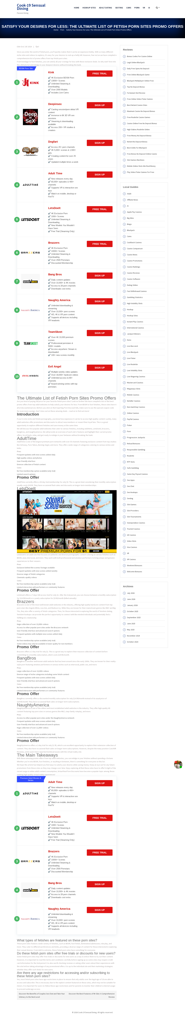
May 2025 (130, 629)
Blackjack (131, 230)
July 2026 (130, 593)
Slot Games (131, 504)
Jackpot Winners (134, 334)
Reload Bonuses (133, 443)
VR (144, 7)
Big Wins (130, 218)
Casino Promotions (134, 260)
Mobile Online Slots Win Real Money (141, 166)
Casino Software (133, 279)
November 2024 (133, 636)
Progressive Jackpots (136, 437)
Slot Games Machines (135, 160)
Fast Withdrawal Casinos (137, 291)
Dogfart (53, 141)
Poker (129, 425)
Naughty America (59, 300)
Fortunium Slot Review (136, 93)
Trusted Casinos (133, 529)
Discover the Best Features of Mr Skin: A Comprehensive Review (92, 995)
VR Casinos (131, 559)
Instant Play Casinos (135, 321)
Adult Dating (105, 7)
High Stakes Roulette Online (138, 129)
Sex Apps (131, 480)
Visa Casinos (132, 547)
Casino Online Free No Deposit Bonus (142, 123)
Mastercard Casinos (135, 382)
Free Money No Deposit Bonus (139, 135)
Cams (128, 7)
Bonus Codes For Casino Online (139, 56)
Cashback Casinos (134, 242)
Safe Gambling (133, 468)
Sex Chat (130, 486)
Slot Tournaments (134, 516)
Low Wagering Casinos (136, 376)
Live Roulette (132, 364)
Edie (18, 46)
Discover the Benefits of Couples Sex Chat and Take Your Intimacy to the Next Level (42, 995)
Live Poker (131, 358)
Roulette (130, 456)
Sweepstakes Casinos (136, 523)
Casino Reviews (133, 273)
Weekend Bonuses (134, 565)
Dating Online (132, 285)
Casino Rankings (133, 267)
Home (76, 7)
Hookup (130, 309)
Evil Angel (54, 366)
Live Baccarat (132, 346)
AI (149, 7)
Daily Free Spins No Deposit (138, 68)
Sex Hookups (132, 492)
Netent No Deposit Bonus (137, 141)
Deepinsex (55, 104)
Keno (129, 340)
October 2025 (132, 611)
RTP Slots (131, 462)
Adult (129, 193)
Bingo (129, 224)
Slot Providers (133, 510)
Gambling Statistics (135, 297)
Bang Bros (55, 274)
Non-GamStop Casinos (136, 407)
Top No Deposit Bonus (136, 87)
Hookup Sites (89, 7)
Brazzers (53, 242)
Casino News (132, 254)
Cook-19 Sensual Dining (31, 7)
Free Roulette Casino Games (138, 117)
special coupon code (105, 408)
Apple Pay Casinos (134, 212)
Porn (136, 7)
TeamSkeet (55, 331)
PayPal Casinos (133, 419)
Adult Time (55, 173)
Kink (51, 72)
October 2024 (132, 642)
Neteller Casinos (133, 401)
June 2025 (131, 623)
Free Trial (99, 73)
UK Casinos (131, 535)
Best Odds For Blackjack (137, 148)
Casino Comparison (135, 248)
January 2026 (132, 605)
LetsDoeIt (54, 208)
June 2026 (131, 599)
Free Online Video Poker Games (140, 99)
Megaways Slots (133, 388)
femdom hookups (24, 614)
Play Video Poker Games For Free (140, 172)
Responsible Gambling (136, 449)
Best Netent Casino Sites (137, 105)
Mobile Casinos (133, 395)
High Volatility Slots (134, 303)
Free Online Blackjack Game (138, 74)
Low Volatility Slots (134, 370)
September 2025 (134, 617)
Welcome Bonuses (134, 571)
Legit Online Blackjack (136, 62)
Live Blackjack (132, 352)
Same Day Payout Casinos (137, 474)
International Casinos (135, 328)
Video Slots (131, 541)
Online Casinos (133, 413)
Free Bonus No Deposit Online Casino (142, 154)
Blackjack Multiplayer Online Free (140, 81)
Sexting (119, 7)
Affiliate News (132, 200)
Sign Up (100, 105)
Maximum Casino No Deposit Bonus (141, 111)
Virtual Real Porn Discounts (68, 771)
